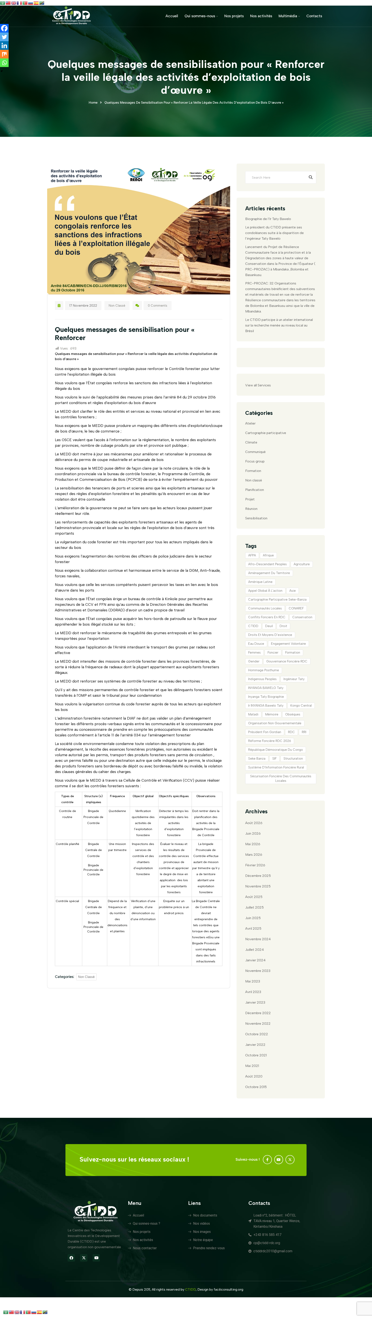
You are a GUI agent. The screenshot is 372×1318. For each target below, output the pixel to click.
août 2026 (253, 823)
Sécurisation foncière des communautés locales (280, 778)
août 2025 (253, 897)
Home (93, 103)
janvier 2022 (255, 1045)
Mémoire (271, 714)
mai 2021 (252, 1066)
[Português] (25, 3)
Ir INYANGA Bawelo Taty (266, 705)
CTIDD (253, 626)
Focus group (255, 461)
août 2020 (253, 1076)
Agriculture (302, 564)
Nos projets (234, 16)
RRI (304, 732)
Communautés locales (265, 608)
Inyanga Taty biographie (266, 697)
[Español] (36, 3)
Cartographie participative (265, 433)
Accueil (172, 16)
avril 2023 (253, 992)
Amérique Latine (260, 582)
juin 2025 (253, 918)
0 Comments (157, 306)
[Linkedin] (4, 45)
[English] (14, 3)
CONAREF (296, 608)
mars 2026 (253, 855)
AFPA (252, 555)
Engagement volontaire (288, 644)
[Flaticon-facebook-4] (267, 1159)
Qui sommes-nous (199, 16)
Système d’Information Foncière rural (276, 767)
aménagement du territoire (269, 573)
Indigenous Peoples (262, 679)
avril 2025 (253, 928)
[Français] (19, 3)
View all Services (258, 385)
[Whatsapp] (4, 62)
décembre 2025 (258, 876)
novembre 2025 (258, 886)
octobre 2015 (256, 1087)
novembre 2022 (258, 1023)
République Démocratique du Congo (275, 750)
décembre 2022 (258, 1013)
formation (292, 652)
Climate (251, 442)
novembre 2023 (257, 971)
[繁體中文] (8, 3)
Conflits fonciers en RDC (266, 617)
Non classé (117, 306)
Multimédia (288, 16)
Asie (292, 591)
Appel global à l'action (265, 591)
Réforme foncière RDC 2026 (269, 741)
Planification (254, 490)
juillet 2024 (254, 950)
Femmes (254, 652)
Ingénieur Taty (294, 679)
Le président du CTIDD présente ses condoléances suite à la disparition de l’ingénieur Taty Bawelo (274, 232)
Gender (253, 661)
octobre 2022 (256, 1034)
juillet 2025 (254, 907)
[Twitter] (4, 37)
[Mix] (4, 54)
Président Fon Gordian (264, 732)
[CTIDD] (71, 16)
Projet (250, 499)
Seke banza (256, 759)
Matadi (253, 714)
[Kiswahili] (42, 3)
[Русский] (31, 3)
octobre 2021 (256, 1055)
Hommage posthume (263, 670)
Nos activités (261, 16)
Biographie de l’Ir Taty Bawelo (268, 219)
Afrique (268, 555)
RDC (291, 732)
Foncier (273, 652)
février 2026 (255, 865)
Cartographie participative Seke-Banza (277, 599)
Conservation (302, 617)
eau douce (256, 644)
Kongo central (301, 705)
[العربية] (3, 3)
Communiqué (255, 452)
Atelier (250, 423)
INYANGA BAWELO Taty (266, 688)
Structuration (293, 759)
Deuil (269, 626)
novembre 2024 (258, 939)
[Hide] (1, 71)
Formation (253, 471)
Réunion (251, 509)
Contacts (314, 16)
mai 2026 (252, 844)
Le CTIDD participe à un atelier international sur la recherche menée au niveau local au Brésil (279, 325)
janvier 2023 (255, 1002)
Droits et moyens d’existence (270, 635)
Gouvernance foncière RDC (286, 661)
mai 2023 (252, 981)
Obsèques (292, 714)
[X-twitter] (289, 1159)
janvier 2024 (255, 960)
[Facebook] (4, 28)
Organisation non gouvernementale (274, 723)
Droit (283, 626)
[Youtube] (278, 1159)
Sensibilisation (256, 518)
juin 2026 (253, 833)
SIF (274, 759)
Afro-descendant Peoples (267, 564)
